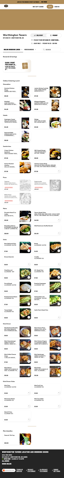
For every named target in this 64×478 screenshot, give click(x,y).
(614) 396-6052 (7, 455)
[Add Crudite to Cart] (59, 264)
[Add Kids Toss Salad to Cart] (59, 406)
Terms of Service (19, 470)
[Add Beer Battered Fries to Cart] (29, 250)
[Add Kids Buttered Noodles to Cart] (29, 335)
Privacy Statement (32, 470)
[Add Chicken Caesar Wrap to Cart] (59, 171)
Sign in (56, 6)
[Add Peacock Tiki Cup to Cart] (29, 442)
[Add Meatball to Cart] (29, 108)
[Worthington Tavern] (6, 6)
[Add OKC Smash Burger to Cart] (59, 157)
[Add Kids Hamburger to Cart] (59, 361)
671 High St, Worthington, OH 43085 (14, 457)
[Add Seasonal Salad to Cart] (29, 139)
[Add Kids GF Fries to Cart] (29, 419)
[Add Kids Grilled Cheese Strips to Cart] (29, 361)
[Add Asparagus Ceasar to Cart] (29, 126)
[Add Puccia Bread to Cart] (29, 290)
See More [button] (44, 1)
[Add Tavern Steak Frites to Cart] (59, 219)
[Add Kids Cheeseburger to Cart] (29, 348)
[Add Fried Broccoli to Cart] (29, 277)
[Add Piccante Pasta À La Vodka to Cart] (29, 219)
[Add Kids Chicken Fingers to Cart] (59, 348)
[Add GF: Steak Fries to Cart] (59, 277)
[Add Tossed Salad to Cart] (29, 317)
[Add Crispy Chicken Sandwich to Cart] (29, 157)
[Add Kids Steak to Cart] (59, 375)
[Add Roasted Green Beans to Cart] (29, 304)
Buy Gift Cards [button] (38, 6)
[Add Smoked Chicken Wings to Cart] (29, 95)
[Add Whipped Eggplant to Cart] (59, 108)
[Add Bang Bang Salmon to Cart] (29, 233)
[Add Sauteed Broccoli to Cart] (59, 304)
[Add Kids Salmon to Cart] (29, 375)
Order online (6, 463)
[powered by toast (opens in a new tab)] (9, 470)
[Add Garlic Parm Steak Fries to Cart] (59, 317)
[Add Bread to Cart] (59, 250)
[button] (13, 49)
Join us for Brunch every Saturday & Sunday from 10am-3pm (28, 2)
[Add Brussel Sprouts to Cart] (29, 264)
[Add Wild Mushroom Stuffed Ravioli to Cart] (59, 233)
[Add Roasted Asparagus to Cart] (59, 290)
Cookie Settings (57, 470)
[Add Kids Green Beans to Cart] (29, 406)
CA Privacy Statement (44, 470)
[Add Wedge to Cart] (59, 126)
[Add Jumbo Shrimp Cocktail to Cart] (59, 95)
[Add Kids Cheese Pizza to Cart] (59, 335)
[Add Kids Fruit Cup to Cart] (59, 392)
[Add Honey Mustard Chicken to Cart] (29, 171)
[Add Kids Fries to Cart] (29, 392)
